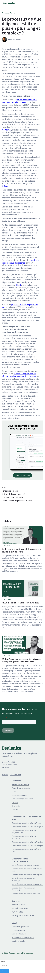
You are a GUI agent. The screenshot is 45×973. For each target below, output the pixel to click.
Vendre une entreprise (20, 784)
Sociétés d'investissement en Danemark (23, 889)
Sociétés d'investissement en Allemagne (23, 879)
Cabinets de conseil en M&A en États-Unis (26, 850)
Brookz (5, 774)
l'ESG (18, 285)
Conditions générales (20, 926)
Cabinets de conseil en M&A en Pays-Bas (27, 842)
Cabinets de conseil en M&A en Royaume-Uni (24, 831)
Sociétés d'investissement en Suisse (26, 894)
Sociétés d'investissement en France (26, 865)
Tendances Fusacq (10, 491)
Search (2, 961)
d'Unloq (5, 186)
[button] (29, 3)
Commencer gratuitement (22, 799)
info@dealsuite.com (20, 908)
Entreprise (16, 806)
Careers (15, 802)
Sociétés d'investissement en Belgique (27, 875)
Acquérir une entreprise (21, 788)
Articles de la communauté (13, 494)
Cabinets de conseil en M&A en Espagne (27, 845)
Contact (15, 809)
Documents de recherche (12, 497)
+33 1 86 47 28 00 (18, 904)
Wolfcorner (6, 129)
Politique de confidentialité (23, 937)
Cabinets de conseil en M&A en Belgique (27, 826)
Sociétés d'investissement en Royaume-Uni (27, 870)
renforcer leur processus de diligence (20, 261)
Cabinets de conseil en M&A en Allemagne (24, 837)
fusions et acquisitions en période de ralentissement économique (19, 375)
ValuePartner (15, 774)
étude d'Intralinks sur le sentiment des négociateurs (19, 101)
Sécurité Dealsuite (19, 934)
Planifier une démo (19, 795)
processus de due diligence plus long (20, 305)
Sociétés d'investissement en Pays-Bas (27, 884)
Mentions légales (19, 941)
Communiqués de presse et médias (17, 500)
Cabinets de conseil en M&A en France (26, 823)
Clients (15, 791)
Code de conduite (18, 930)
